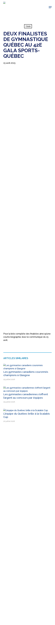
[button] (50, 7)
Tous (28, 26)
